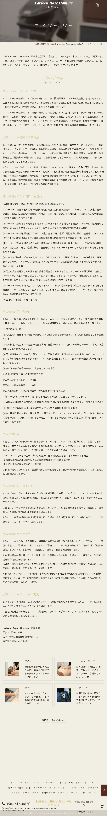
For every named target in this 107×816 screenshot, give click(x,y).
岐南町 (45, 719)
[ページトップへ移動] (102, 807)
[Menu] (102, 5)
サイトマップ (89, 793)
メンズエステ (58, 719)
